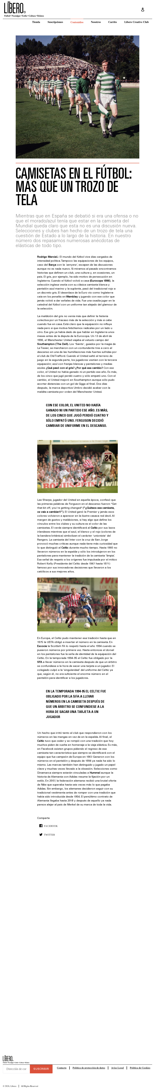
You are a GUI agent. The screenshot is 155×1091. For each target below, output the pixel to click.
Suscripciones (55, 22)
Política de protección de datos (89, 1067)
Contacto (62, 1067)
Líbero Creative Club (136, 22)
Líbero (13, 1086)
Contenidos (77, 22)
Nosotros (96, 22)
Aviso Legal (117, 1067)
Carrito (112, 22)
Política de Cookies (140, 1067)
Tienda (36, 22)
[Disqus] (77, 897)
